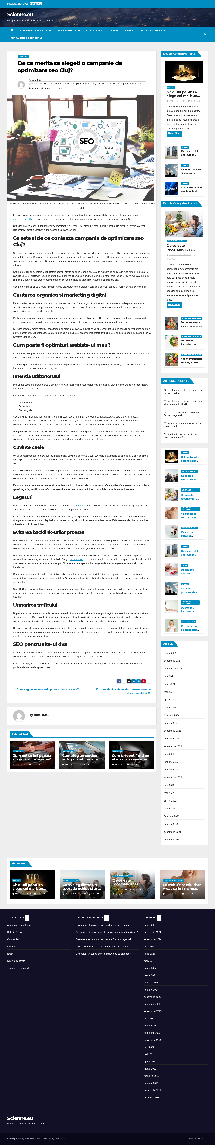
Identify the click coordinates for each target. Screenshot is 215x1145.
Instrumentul (76, 559)
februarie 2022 (171, 816)
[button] (205, 34)
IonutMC (36, 80)
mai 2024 (169, 692)
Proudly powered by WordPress (21, 1139)
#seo (31, 88)
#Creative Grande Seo (107, 83)
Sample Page (201, 1139)
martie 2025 (170, 653)
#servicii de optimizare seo (48, 88)
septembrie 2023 (173, 746)
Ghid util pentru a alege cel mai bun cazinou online (182, 96)
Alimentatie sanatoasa (36, 30)
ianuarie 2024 (171, 723)
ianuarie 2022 (171, 824)
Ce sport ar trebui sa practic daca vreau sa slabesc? (103, 954)
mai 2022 (169, 793)
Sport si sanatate (152, 30)
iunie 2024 (169, 684)
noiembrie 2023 (172, 738)
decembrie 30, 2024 (76, 894)
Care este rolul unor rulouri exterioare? (189, 155)
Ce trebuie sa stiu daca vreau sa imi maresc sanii (182, 888)
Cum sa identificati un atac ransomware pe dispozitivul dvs (130, 759)
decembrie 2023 (172, 731)
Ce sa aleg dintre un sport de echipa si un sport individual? (80, 888)
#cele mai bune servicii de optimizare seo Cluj (71, 83)
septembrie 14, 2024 (180, 255)
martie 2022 (170, 808)
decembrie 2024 (172, 661)
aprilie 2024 (170, 699)
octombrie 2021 (172, 839)
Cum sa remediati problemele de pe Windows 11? (191, 191)
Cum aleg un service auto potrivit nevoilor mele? (47, 689)
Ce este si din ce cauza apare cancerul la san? (190, 630)
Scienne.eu (20, 14)
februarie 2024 (171, 715)
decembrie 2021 (172, 832)
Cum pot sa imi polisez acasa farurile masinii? (32, 757)
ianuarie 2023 (171, 762)
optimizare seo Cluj (23, 219)
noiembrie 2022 (172, 769)
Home (190, 1139)
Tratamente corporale (26, 38)
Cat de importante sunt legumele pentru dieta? (191, 362)
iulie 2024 (169, 676)
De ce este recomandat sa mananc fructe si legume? (103, 939)
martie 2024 (170, 707)
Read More (174, 133)
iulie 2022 (169, 785)
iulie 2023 (169, 754)
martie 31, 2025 (177, 101)
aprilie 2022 (170, 801)
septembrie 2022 (173, 777)
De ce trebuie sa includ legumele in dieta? (190, 326)
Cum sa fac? (94, 30)
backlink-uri (76, 505)
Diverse (114, 30)
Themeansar (60, 1139)
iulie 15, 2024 (173, 894)
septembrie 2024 (173, 668)
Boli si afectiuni (69, 30)
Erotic (129, 30)
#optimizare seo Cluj (131, 83)
